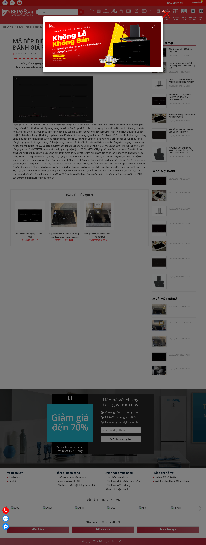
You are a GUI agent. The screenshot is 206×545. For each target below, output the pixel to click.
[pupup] (103, 44)
